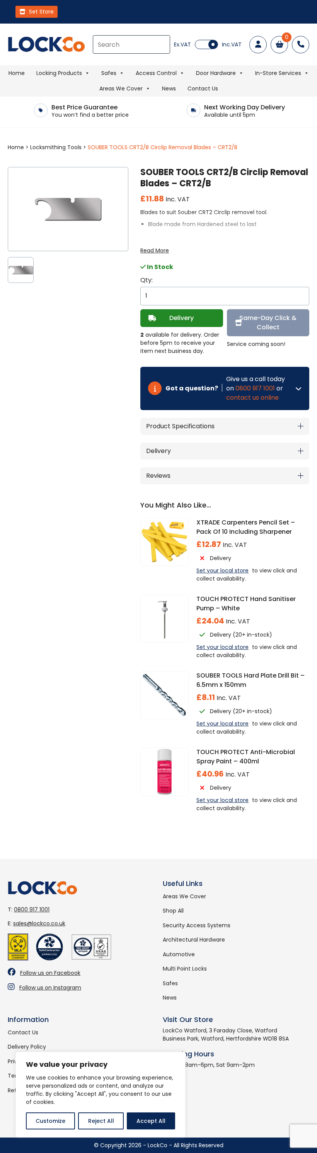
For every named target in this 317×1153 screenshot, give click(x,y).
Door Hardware (216, 73)
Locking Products (59, 73)
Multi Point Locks (185, 968)
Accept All (150, 1121)
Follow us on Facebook (50, 973)
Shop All (173, 911)
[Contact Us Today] (300, 44)
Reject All (101, 1121)
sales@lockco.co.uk (39, 923)
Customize (50, 1121)
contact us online (252, 397)
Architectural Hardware (194, 940)
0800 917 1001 (255, 388)
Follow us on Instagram (50, 987)
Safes (108, 73)
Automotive (179, 954)
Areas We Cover (121, 88)
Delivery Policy (27, 1047)
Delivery (181, 317)
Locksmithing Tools (56, 147)
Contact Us (202, 88)
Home (17, 73)
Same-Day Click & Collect (268, 322)
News (169, 88)
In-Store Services (278, 73)
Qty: (146, 280)
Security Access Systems (196, 925)
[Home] (46, 44)
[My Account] (258, 44)
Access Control (156, 73)
